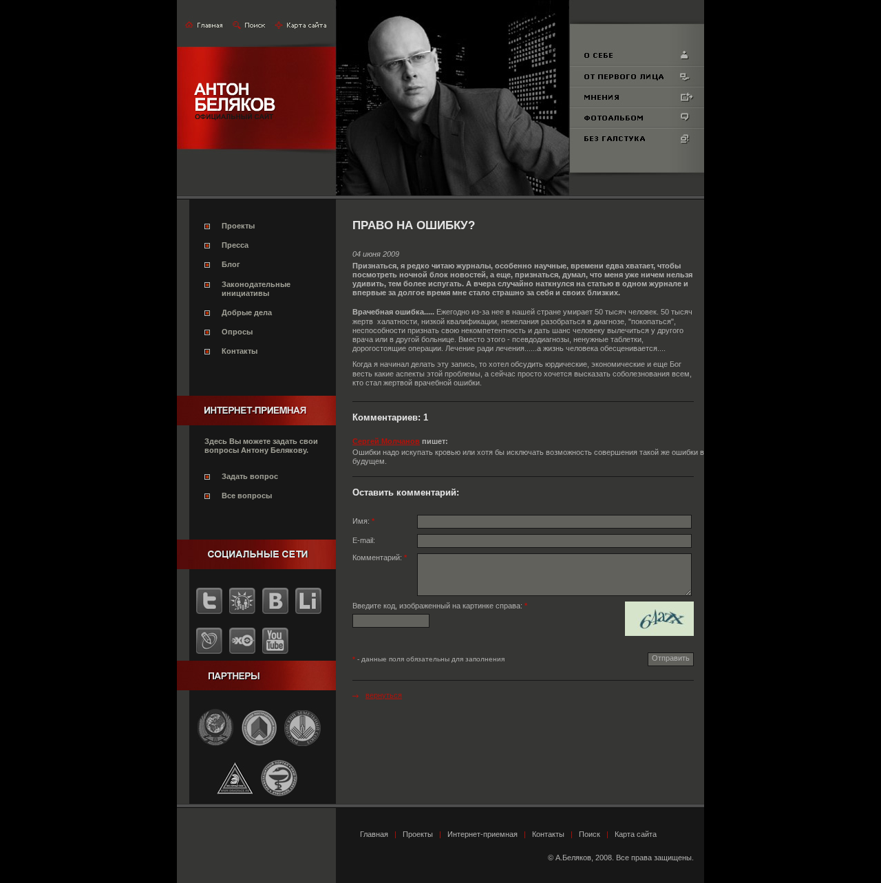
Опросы (237, 332)
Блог (231, 264)
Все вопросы (247, 495)
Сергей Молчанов (386, 441)
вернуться (383, 695)
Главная (374, 834)
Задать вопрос (250, 476)
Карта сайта (636, 834)
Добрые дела (247, 312)
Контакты (239, 351)
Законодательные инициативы (256, 288)
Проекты (238, 226)
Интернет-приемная (482, 834)
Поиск (589, 834)
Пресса (235, 245)
